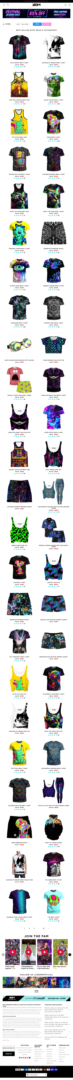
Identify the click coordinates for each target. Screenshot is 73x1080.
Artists (61, 1059)
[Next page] (48, 928)
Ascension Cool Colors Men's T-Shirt (19, 917)
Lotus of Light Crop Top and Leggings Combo (53, 805)
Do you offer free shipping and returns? (56, 1038)
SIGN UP (9, 1054)
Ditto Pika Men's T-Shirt (19, 768)
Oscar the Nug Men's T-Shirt (53, 100)
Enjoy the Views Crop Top (53, 731)
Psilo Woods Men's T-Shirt (19, 62)
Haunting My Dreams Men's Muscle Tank (19, 880)
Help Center (38, 1049)
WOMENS (47, 24)
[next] (69, 954)
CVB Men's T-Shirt (19, 582)
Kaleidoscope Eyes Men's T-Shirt (19, 805)
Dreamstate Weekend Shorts (54, 248)
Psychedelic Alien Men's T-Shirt (53, 694)
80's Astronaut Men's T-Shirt (19, 656)
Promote (49, 1053)
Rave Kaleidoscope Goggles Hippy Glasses (19, 360)
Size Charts (37, 1053)
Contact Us (37, 1056)
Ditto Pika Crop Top (19, 694)
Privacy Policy (25, 1066)
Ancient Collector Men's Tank (19, 469)
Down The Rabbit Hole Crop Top (19, 432)
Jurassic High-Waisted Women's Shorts (53, 619)
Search (36, 1060)
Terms (31, 1066)
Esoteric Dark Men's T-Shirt (53, 323)
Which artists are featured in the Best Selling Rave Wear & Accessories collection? (56, 1009)
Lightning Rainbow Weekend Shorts (19, 506)
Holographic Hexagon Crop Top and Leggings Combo (53, 507)
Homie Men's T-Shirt (53, 137)
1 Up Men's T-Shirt (54, 917)
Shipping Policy (39, 1051)
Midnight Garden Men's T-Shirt (53, 285)
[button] (4, 5)
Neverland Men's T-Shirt (19, 323)
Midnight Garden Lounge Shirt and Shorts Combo (53, 546)
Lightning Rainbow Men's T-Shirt (53, 174)
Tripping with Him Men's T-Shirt (19, 174)
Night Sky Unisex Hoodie (53, 842)
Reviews (49, 1051)
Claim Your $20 (51, 1060)
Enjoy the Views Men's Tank (19, 211)
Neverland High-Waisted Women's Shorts (53, 656)
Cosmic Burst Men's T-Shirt (53, 432)
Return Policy (38, 1058)
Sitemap (19, 1066)
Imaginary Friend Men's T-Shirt (19, 248)
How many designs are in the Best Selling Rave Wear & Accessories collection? (55, 1031)
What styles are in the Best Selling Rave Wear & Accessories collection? (56, 1017)
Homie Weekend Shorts (19, 842)
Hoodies (61, 1061)
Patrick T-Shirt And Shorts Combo (19, 395)
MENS (37, 24)
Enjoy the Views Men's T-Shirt (53, 211)
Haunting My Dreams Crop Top (19, 731)
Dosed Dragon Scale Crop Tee (53, 360)
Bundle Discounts (64, 1054)
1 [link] (24, 928)
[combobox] (36, 1075)
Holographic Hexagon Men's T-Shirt (53, 768)
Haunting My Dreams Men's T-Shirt (53, 62)
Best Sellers (62, 1047)
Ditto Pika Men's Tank (19, 137)
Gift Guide (62, 1056)
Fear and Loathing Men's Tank (19, 100)
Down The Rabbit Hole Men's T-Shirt (53, 395)
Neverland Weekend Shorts (19, 619)
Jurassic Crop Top (53, 582)
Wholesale (50, 1063)
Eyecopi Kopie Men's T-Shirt (19, 285)
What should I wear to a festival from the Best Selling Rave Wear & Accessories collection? (56, 1024)
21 (43, 928)
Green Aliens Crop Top (19, 545)
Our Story (50, 1049)
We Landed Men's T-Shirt (53, 880)
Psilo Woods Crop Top (53, 469)
